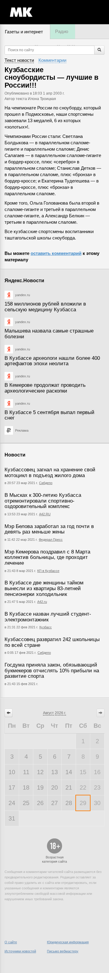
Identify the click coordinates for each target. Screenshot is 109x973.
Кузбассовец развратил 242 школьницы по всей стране (52, 642)
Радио (61, 31)
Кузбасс (45, 627)
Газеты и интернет (24, 31)
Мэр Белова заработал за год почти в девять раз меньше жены (49, 529)
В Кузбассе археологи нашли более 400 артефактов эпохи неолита (52, 361)
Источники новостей (20, 951)
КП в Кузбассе (48, 571)
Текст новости (19, 60)
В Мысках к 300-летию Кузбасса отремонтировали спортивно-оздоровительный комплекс (43, 500)
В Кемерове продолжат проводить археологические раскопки (45, 388)
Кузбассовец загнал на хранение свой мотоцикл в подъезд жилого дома (50, 472)
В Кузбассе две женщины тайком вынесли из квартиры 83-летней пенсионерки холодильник (44, 588)
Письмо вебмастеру (62, 951)
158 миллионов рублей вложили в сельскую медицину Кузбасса (45, 307)
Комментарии (52, 60)
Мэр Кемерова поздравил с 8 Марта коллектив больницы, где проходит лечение (47, 557)
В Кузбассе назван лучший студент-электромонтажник (48, 617)
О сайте (11, 942)
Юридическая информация (68, 942)
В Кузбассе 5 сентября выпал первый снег (49, 415)
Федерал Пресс (51, 539)
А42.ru (42, 602)
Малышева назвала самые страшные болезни (49, 333)
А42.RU (45, 514)
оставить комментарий (56, 253)
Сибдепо (45, 483)
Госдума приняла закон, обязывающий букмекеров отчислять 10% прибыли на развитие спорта (52, 670)
